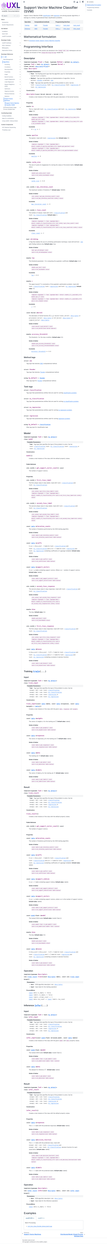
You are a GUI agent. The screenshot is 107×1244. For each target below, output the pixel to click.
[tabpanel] (53, 1225)
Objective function (9, 91)
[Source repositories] (74, 2)
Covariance (7, 67)
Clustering (7, 64)
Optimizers (7, 88)
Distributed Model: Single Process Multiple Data (9, 108)
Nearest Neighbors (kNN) (10, 85)
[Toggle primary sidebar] (24, 1)
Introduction (5, 22)
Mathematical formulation (94, 5)
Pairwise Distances (9, 93)
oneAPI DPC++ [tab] (30, 1218)
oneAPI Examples (6, 36)
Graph (6, 74)
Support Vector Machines (9, 99)
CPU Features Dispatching (9, 127)
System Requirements (8, 24)
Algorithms (6, 62)
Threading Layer (6, 130)
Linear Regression (9, 82)
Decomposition (9, 69)
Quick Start (5, 33)
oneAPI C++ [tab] (41, 1218)
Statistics (7, 96)
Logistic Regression (10, 79)
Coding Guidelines (7, 116)
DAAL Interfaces (6, 45)
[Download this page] (77, 2)
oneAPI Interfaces (6, 43)
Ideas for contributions (8, 118)
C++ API (4, 57)
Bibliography (5, 48)
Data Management (8, 59)
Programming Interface (93, 7)
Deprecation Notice (7, 50)
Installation (5, 31)
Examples (89, 10)
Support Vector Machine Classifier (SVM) (12, 104)
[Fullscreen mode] (80, 1)
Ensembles (7, 72)
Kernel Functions (9, 77)
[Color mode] (83, 1)
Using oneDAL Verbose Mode (10, 121)
